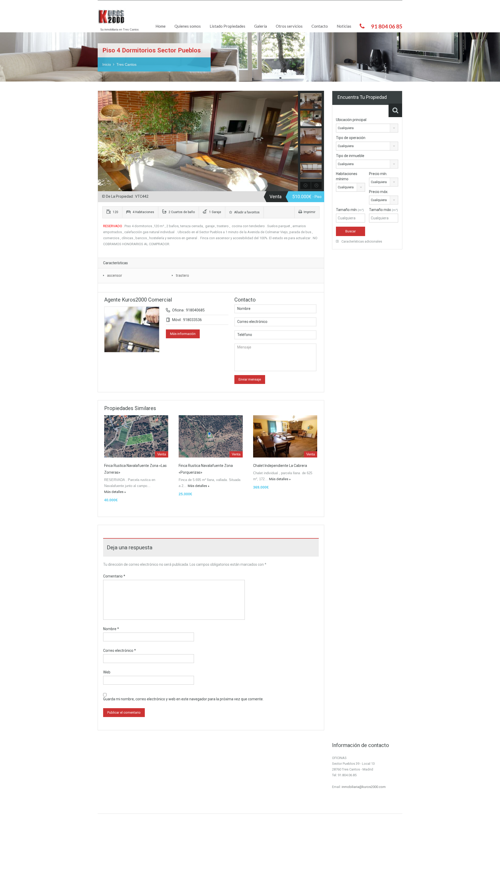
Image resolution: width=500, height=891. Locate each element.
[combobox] (367, 128)
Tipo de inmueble (350, 156)
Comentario (114, 576)
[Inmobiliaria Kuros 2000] (113, 18)
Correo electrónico (119, 650)
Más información (183, 334)
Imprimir (309, 212)
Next (293, 141)
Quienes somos (187, 26)
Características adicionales (361, 241)
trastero (182, 275)
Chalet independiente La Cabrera (280, 465)
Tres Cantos (126, 64)
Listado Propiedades (227, 26)
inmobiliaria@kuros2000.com (364, 787)
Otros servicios (289, 26)
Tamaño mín (350, 210)
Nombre (111, 629)
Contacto (319, 26)
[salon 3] (198, 141)
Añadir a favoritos (246, 212)
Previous (102, 141)
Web (106, 672)
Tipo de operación (350, 138)
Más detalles (113, 492)
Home (160, 26)
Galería (260, 26)
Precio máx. (378, 192)
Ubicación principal (351, 120)
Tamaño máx (383, 210)
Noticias (344, 26)
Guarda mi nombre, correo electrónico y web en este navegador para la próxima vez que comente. (183, 699)
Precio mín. (378, 174)
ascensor (114, 275)
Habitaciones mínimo (346, 176)
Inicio (106, 64)
